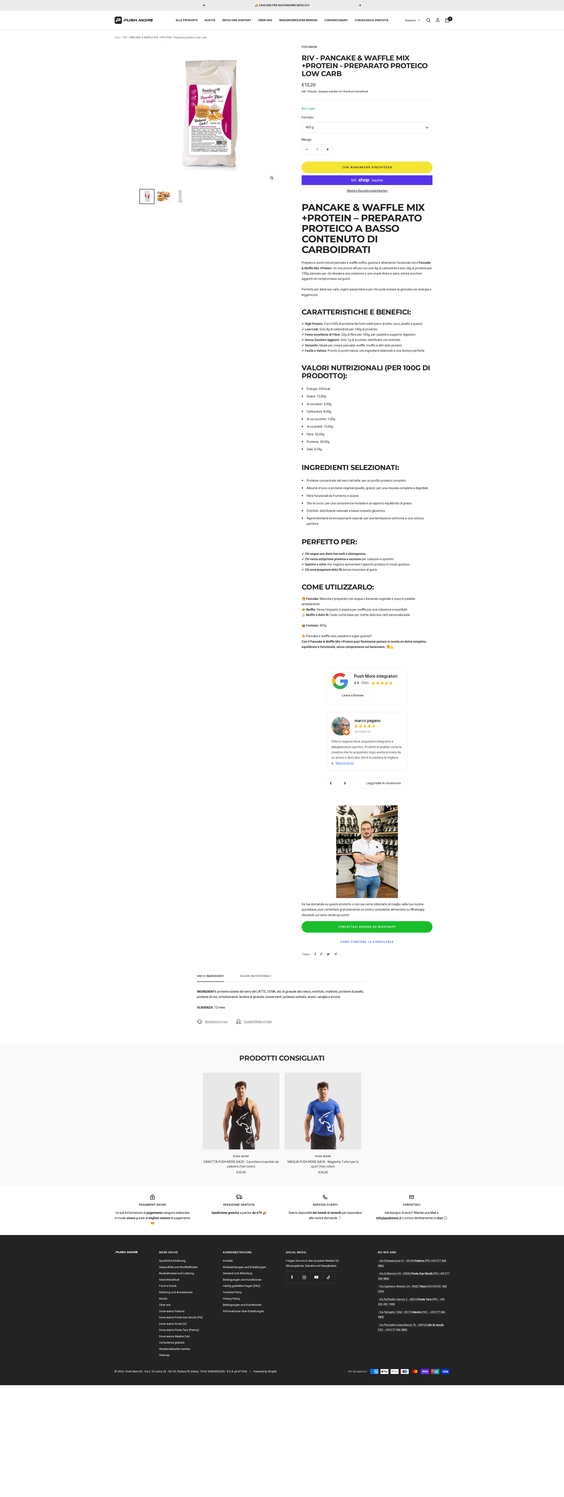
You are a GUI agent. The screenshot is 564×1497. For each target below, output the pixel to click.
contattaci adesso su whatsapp (367, 926)
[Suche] (428, 20)
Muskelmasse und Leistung (176, 1273)
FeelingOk (309, 47)
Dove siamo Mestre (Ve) (174, 1336)
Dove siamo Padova (171, 1311)
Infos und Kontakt (236, 20)
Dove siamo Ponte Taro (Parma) (179, 1330)
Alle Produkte (187, 20)
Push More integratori (375, 676)
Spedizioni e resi (216, 1022)
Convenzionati (336, 20)
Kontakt (228, 1260)
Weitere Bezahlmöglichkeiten (367, 191)
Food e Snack (168, 1285)
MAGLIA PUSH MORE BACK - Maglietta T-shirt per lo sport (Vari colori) (323, 1164)
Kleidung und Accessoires (176, 1292)
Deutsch (410, 20)
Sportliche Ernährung (172, 1260)
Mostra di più (345, 763)
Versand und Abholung (237, 1273)
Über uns (265, 20)
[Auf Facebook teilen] (315, 954)
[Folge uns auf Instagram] (304, 1277)
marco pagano (367, 720)
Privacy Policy (231, 1298)
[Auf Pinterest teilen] (321, 954)
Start (117, 37)
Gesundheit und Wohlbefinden (178, 1267)
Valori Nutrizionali (255, 976)
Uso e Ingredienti (210, 976)
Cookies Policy (232, 1292)
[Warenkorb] (447, 20)
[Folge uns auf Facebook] (292, 1277)
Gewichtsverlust (169, 1279)
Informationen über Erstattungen (243, 1311)
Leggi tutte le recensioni (383, 783)
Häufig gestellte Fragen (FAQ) (241, 1285)
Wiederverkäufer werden (298, 20)
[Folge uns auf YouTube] (316, 1277)
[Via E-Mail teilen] (335, 954)
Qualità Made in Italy (258, 1022)
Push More (241, 1156)
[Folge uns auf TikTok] (328, 1277)
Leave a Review (353, 695)
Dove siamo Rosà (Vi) (173, 1323)
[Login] (438, 20)
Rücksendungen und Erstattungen (244, 1267)
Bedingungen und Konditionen (242, 1279)
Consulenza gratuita (371, 20)
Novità (210, 20)
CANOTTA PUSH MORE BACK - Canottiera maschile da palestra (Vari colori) (241, 1164)
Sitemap (164, 1355)
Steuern (323, 91)
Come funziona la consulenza (367, 941)
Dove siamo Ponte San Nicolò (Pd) (181, 1317)
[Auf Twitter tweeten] (328, 954)
